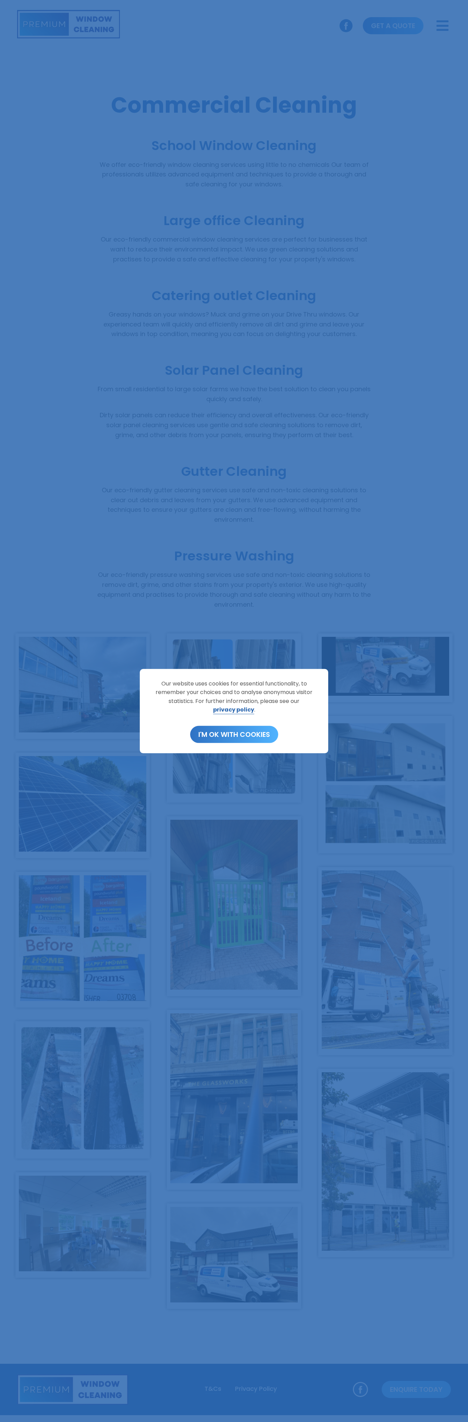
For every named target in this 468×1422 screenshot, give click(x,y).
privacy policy (233, 710)
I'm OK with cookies (234, 734)
